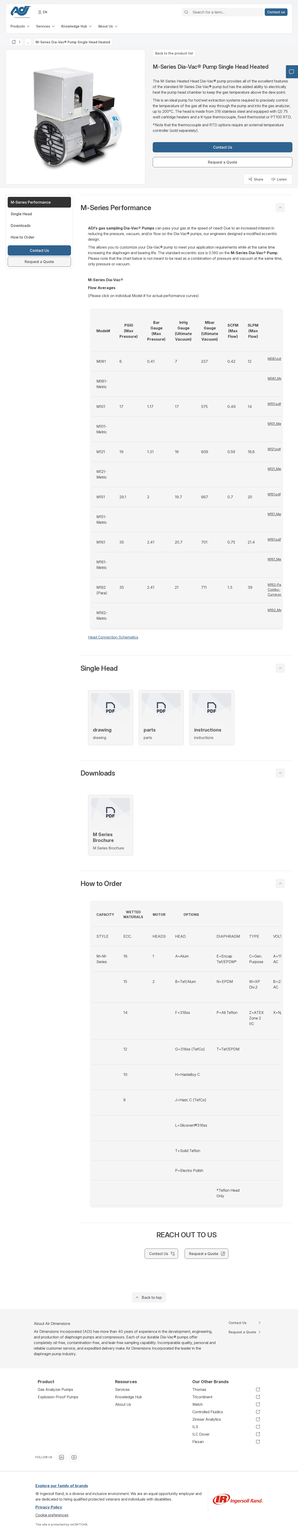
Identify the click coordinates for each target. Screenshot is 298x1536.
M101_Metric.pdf (280, 424)
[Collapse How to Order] (280, 883)
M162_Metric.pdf (280, 610)
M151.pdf (274, 494)
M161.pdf (274, 539)
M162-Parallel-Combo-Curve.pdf (279, 589)
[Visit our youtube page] (74, 1457)
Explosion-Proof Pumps (58, 1397)
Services (122, 1389)
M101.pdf (274, 404)
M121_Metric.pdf (280, 469)
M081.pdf (275, 359)
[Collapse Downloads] (280, 773)
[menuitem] (20, 26)
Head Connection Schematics (113, 637)
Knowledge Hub (128, 1397)
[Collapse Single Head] (280, 668)
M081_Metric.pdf (280, 378)
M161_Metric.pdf (280, 559)
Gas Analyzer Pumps (55, 1389)
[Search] (186, 12)
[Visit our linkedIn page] (61, 1457)
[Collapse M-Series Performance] (280, 207)
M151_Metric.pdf (280, 514)
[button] (186, 207)
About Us (123, 1404)
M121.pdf (274, 449)
